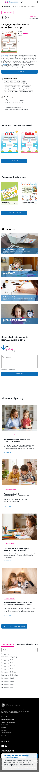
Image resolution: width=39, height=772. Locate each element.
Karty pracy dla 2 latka (8, 660)
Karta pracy (4, 55)
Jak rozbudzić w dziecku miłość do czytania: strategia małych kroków (18, 603)
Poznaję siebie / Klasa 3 (11, 91)
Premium (4, 727)
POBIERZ (21, 71)
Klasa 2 (12, 81)
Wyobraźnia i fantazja (25, 84)
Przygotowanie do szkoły (9, 675)
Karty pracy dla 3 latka (8, 663)
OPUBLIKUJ (19, 374)
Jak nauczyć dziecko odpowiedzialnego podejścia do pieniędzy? (16, 496)
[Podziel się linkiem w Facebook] (3, 17)
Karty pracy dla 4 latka (8, 666)
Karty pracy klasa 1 (7, 678)
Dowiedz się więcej (17, 766)
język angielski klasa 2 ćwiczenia (14, 107)
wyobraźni (4, 64)
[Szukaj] (22, 2)
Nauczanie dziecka (10, 435)
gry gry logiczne (24, 100)
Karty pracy (5, 654)
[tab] (8, 645)
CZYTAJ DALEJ (8, 452)
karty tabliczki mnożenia (12, 104)
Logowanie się (36, 2)
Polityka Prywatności (7, 716)
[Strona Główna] (12, 2)
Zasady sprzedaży (6, 732)
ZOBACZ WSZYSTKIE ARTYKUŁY (14, 626)
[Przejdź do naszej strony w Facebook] (2, 746)
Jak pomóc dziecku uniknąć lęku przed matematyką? (17, 440)
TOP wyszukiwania (24, 644)
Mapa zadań (4, 735)
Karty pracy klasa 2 (7, 681)
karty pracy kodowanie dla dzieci (14, 102)
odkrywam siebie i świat (11, 100)
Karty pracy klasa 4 (7, 687)
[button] (2, 141)
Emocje (7, 86)
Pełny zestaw (14, 161)
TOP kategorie (7, 644)
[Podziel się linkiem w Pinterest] (5, 17)
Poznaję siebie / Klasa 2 (25, 89)
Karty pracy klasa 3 (7, 684)
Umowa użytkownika (7, 719)
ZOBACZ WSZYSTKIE (14, 213)
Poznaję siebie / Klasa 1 (11, 89)
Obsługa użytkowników (8, 722)
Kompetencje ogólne (11, 84)
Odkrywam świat (16, 86)
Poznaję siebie (7, 12)
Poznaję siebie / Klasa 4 (26, 91)
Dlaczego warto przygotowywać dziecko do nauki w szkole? (16, 549)
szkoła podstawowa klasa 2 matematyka (16, 109)
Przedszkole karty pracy (9, 657)
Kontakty (4, 730)
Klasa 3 (18, 81)
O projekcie (4, 724)
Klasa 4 (24, 81)
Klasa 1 (7, 81)
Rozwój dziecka (9, 598)
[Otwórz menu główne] (2, 2)
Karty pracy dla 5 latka (8, 669)
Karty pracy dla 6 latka (8, 672)
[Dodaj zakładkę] (9, 17)
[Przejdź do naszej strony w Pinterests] (6, 746)
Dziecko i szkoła (9, 543)
